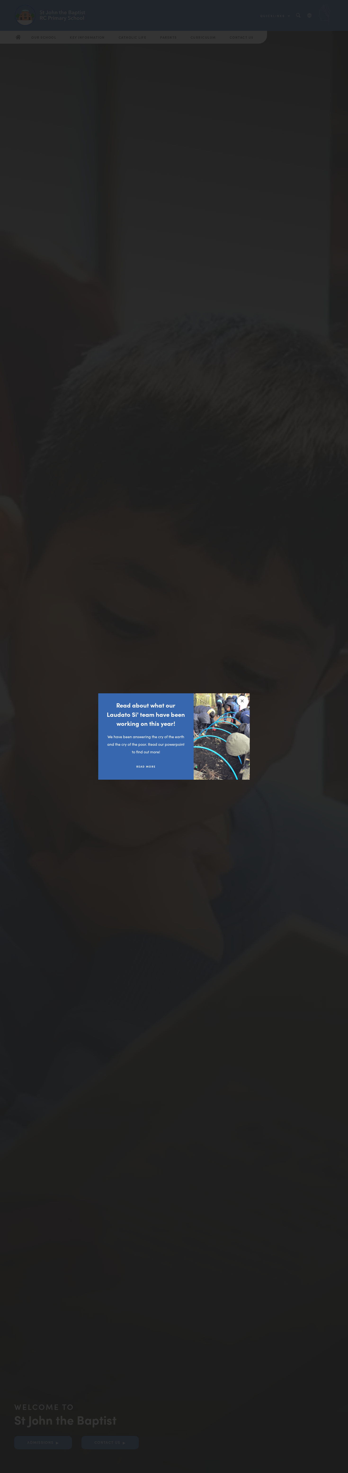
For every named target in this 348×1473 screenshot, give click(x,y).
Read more (146, 766)
